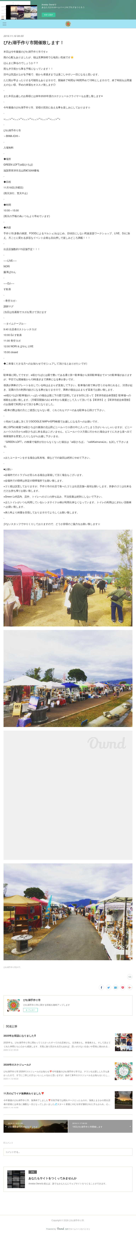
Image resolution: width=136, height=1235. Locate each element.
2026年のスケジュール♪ (17, 1064)
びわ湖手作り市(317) (12, 967)
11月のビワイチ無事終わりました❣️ (24, 1093)
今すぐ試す (48, 14)
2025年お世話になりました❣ (20, 1035)
